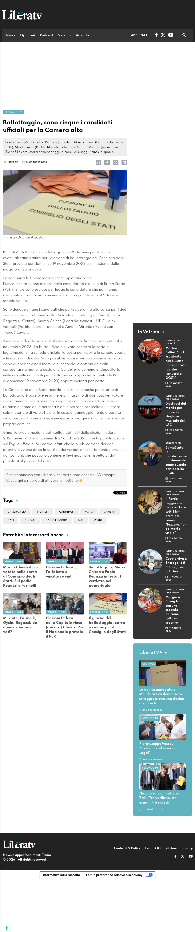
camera (109, 512)
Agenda (82, 35)
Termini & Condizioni (161, 848)
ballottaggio (56, 520)
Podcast (46, 35)
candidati (66, 512)
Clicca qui (14, 481)
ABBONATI (140, 35)
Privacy (187, 848)
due (80, 520)
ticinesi (43, 512)
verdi (98, 520)
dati (11, 520)
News (10, 35)
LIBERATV (12, 162)
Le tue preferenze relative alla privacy (114, 875)
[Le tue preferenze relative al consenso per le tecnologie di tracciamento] (6, 928)
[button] (175, 857)
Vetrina (64, 35)
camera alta (17, 512)
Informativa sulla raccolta (61, 875)
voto (89, 512)
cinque (30, 520)
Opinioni (27, 35)
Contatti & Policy (127, 848)
